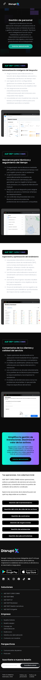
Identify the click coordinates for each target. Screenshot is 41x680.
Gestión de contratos (20, 516)
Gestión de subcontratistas (20, 536)
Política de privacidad (23, 675)
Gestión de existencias (20, 529)
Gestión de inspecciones (20, 523)
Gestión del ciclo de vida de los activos (20, 509)
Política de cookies (32, 675)
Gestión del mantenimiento (20, 503)
